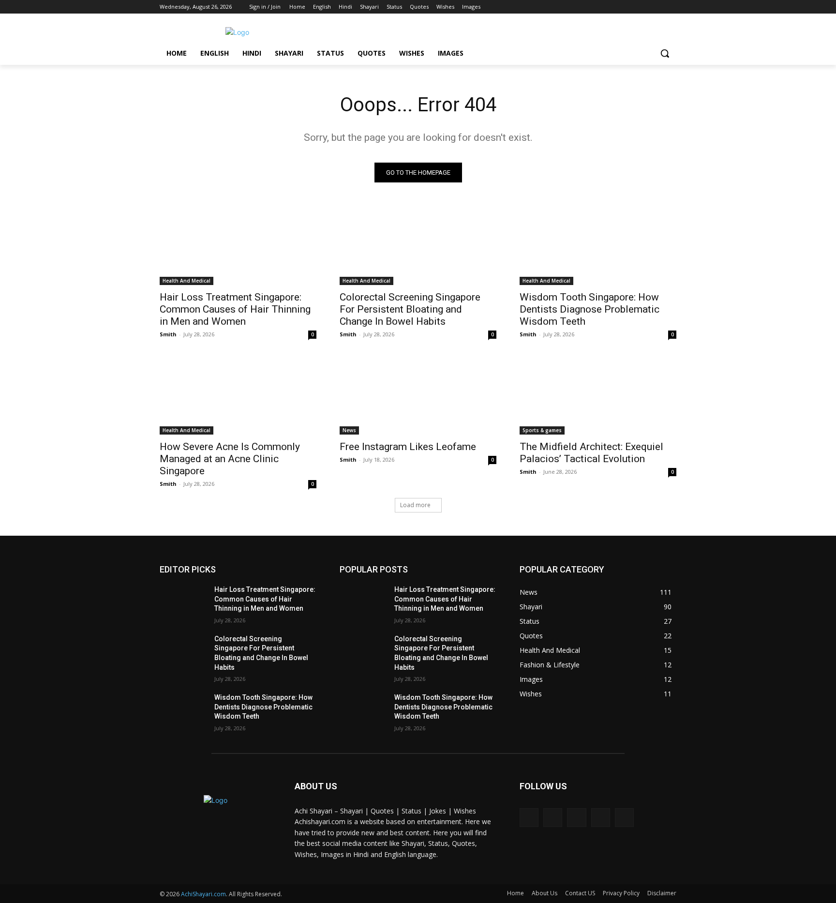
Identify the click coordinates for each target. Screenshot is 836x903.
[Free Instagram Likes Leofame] (418, 395)
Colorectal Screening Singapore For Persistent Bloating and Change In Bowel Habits (410, 309)
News (349, 430)
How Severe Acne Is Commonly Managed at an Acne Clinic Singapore (230, 459)
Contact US (580, 893)
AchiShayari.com (203, 894)
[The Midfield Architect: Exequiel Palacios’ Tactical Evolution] (598, 395)
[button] (664, 53)
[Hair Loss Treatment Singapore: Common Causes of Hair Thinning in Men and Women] (238, 246)
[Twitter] (644, 7)
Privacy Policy (621, 893)
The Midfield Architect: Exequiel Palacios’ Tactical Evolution (591, 453)
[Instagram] (630, 7)
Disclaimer (661, 893)
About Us (544, 893)
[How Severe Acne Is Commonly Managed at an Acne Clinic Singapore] (238, 395)
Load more (415, 505)
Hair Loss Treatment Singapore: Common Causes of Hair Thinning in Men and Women (235, 309)
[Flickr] (576, 817)
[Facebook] (617, 7)
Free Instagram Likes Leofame (408, 446)
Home (515, 893)
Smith (168, 334)
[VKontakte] (624, 817)
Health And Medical (186, 280)
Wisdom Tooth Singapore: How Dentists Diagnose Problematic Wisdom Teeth (589, 309)
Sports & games (542, 430)
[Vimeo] (657, 7)
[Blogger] (529, 817)
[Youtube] (670, 7)
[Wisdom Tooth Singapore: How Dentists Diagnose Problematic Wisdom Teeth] (598, 246)
